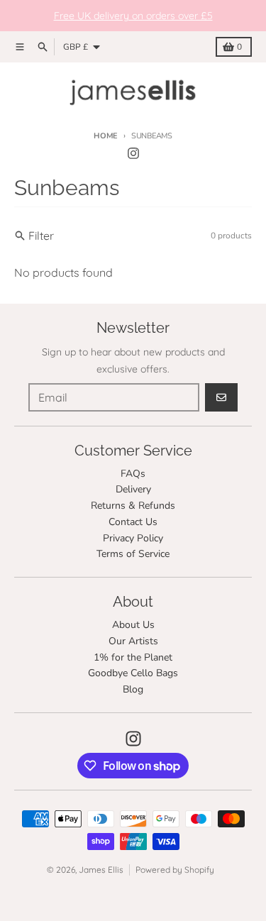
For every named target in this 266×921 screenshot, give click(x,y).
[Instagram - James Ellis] (133, 153)
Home (106, 136)
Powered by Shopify (174, 869)
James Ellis (101, 869)
